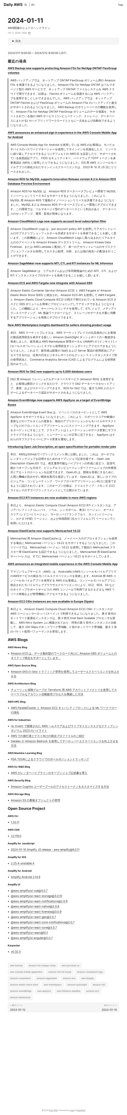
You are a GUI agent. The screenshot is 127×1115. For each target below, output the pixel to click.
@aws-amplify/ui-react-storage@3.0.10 (36, 896)
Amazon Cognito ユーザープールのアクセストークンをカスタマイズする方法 (60, 786)
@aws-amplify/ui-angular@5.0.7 (32, 938)
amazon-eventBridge (20, 991)
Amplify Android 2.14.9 (25, 877)
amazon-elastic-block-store (24, 984)
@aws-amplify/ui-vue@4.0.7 (29, 890)
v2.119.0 (16, 835)
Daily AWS (13, 4)
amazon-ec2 (92, 991)
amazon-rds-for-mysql (59, 971)
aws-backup (16, 965)
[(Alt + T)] (26, 4)
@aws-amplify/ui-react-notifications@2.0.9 (39, 901)
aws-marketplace (52, 984)
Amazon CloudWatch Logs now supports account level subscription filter (57, 221)
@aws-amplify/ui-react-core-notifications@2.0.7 (42, 922)
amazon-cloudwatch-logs (90, 971)
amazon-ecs (69, 978)
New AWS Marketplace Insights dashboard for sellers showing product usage (59, 325)
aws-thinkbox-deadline (68, 991)
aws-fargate (87, 978)
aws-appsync (44, 991)
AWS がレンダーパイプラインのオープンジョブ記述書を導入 (49, 772)
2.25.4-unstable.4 (22, 863)
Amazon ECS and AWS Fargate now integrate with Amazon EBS (50, 283)
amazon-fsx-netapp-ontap (42, 965)
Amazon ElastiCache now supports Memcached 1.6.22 (44, 530)
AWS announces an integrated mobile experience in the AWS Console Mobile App (63, 564)
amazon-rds (99, 984)
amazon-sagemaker (47, 978)
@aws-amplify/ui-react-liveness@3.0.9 (36, 911)
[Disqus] (63, 1057)
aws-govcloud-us (70, 965)
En (33, 4)
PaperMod (80, 1110)
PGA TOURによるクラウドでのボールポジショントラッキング (50, 759)
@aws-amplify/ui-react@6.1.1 (29, 932)
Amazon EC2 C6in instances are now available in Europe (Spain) (51, 601)
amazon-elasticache (20, 997)
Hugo (72, 1110)
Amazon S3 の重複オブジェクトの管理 (35, 800)
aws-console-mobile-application (26, 971)
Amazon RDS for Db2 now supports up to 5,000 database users (50, 371)
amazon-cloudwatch (20, 978)
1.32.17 (15, 822)
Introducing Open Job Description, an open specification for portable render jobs (62, 446)
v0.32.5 (16, 951)
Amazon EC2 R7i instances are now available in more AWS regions (52, 497)
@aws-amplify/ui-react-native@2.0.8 (35, 906)
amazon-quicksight (77, 984)
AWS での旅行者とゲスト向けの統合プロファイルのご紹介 (48, 735)
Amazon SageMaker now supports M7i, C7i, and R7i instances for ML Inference (60, 263)
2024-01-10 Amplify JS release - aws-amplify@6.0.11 (45, 849)
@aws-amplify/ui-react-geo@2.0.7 (33, 917)
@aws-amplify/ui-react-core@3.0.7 (34, 927)
